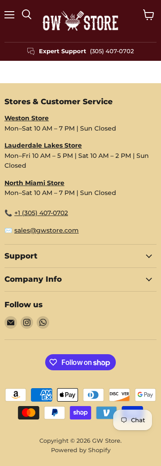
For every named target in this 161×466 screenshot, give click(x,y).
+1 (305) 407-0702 (41, 213)
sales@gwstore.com (46, 230)
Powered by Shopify (80, 449)
